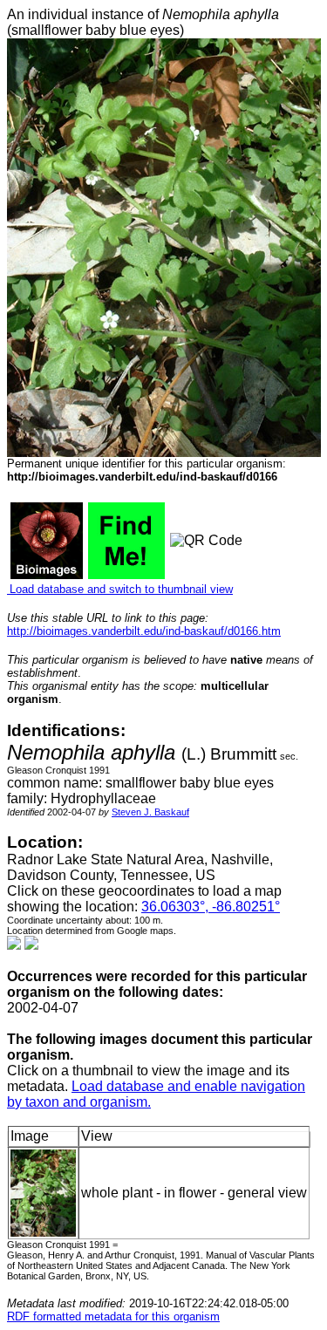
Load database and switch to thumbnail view (120, 589)
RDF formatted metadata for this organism (113, 1316)
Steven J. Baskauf (150, 812)
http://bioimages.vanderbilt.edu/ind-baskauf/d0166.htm (144, 631)
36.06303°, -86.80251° (210, 906)
